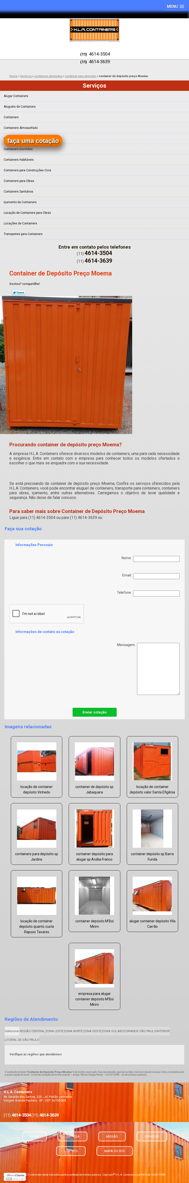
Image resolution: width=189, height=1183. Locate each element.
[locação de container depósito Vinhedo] (36, 759)
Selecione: (12, 1031)
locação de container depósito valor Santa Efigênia (152, 789)
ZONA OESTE (92, 1031)
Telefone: (125, 592)
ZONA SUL (109, 1031)
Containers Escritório (18, 149)
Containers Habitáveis (19, 159)
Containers (11, 117)
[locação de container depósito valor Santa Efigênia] (152, 759)
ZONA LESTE (54, 1031)
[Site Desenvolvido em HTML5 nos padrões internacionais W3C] (15, 1179)
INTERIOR (163, 1031)
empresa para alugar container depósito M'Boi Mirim (94, 999)
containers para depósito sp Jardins (36, 856)
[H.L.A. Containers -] (94, 30)
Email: (127, 575)
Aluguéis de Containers (20, 106)
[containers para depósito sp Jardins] (36, 826)
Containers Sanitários (18, 191)
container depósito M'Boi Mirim (94, 923)
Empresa (72, 1136)
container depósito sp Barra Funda (152, 856)
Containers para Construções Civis (27, 170)
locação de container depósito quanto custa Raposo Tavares (36, 926)
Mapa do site (114, 1151)
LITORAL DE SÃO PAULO (22, 1040)
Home (34, 1136)
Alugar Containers (16, 96)
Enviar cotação (94, 712)
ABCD (121, 1031)
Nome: (127, 558)
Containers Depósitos (18, 138)
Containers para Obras (19, 181)
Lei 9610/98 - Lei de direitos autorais (126, 1074)
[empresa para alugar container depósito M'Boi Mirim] (94, 965)
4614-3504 (99, 54)
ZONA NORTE (73, 1031)
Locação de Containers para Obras (27, 213)
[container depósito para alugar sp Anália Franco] (94, 826)
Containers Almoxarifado (21, 128)
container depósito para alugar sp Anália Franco (94, 856)
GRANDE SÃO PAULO (141, 1031)
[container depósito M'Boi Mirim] (94, 893)
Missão (112, 1136)
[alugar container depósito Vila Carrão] (152, 893)
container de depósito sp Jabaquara (94, 789)
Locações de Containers (20, 223)
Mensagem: (127, 645)
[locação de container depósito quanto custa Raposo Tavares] (36, 893)
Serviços (94, 85)
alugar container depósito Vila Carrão (152, 923)
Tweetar (18, 292)
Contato (71, 1151)
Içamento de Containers (20, 202)
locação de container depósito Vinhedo (36, 789)
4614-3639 (99, 61)
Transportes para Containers (23, 234)
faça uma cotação (33, 140)
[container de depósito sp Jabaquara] (94, 759)
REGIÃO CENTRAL (32, 1031)
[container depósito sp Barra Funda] (152, 826)
